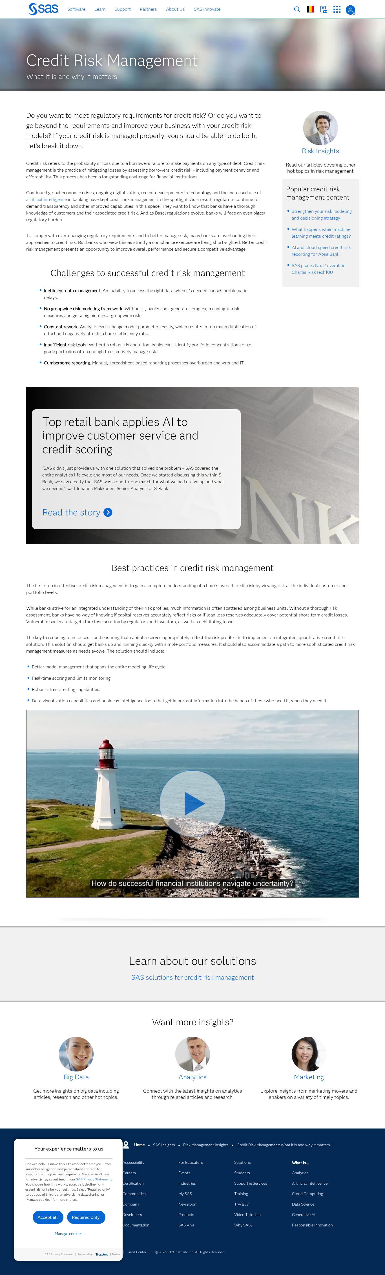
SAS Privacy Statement (93, 1179)
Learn (100, 9)
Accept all (47, 1217)
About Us (175, 9)
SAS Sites (336, 9)
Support (123, 9)
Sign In (350, 10)
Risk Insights (320, 151)
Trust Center (136, 1252)
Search (297, 9)
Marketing (309, 1077)
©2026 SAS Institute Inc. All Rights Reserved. (190, 1252)
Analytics (192, 1077)
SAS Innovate (207, 9)
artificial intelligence (46, 199)
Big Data (76, 1077)
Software (76, 9)
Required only (86, 1217)
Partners (148, 9)
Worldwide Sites (310, 9)
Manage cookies (69, 1233)
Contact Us (323, 9)
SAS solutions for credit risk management (192, 977)
